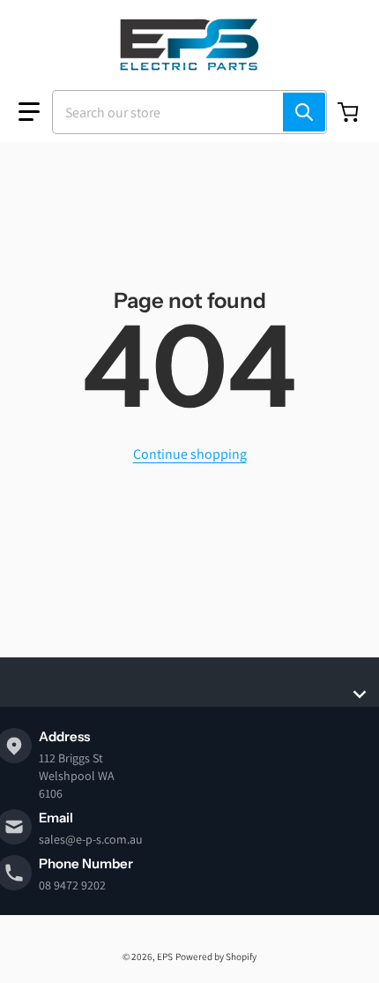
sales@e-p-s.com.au (91, 839)
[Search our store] (304, 112)
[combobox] (189, 112)
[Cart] (349, 112)
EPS (165, 956)
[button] (29, 112)
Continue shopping (190, 454)
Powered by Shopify (215, 956)
